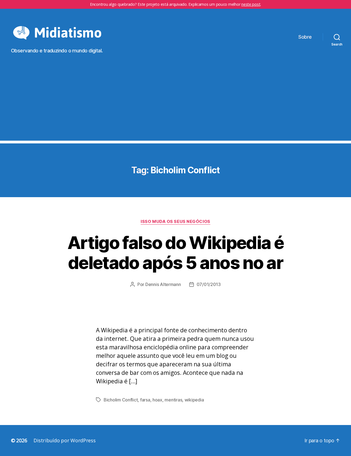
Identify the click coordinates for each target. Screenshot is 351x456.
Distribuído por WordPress (64, 440)
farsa (145, 400)
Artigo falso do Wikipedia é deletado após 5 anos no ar (175, 252)
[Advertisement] (175, 102)
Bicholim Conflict (121, 400)
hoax (157, 400)
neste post (250, 4)
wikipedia (194, 400)
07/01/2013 (209, 284)
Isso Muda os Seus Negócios (175, 221)
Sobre (305, 37)
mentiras (173, 400)
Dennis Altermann (163, 284)
